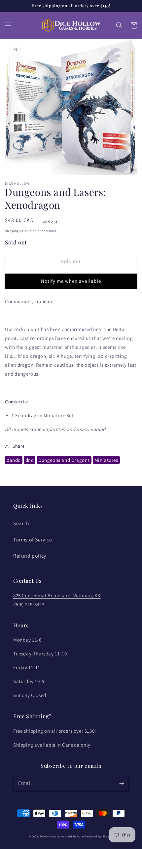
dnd (29, 460)
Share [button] (19, 446)
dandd (14, 460)
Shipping (12, 231)
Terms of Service (32, 539)
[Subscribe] (121, 783)
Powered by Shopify (99, 836)
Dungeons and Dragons (64, 460)
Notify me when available (71, 281)
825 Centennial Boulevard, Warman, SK (57, 595)
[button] (8, 25)
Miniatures (106, 460)
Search (21, 523)
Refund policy (29, 555)
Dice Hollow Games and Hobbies (62, 836)
